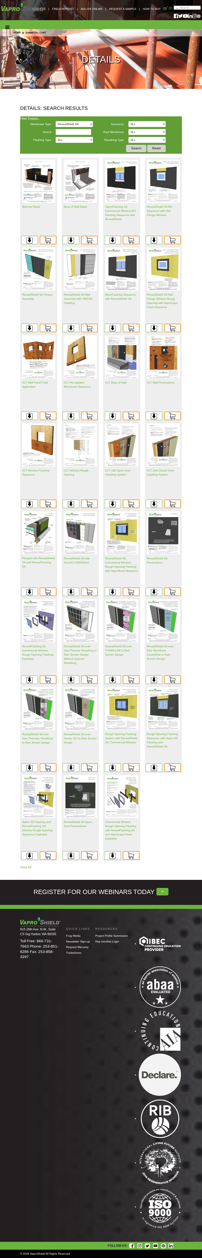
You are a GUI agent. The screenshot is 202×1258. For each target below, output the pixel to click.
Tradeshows (73, 952)
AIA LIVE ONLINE (92, 8)
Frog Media (73, 935)
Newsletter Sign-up (78, 941)
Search (47, 132)
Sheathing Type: (114, 139)
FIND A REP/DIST (63, 8)
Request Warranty (77, 947)
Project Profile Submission (111, 935)
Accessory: (117, 124)
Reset (156, 148)
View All (26, 867)
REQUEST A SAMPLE (122, 8)
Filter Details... (30, 118)
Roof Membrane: (113, 132)
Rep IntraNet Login (107, 941)
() (170, 8)
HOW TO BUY (152, 8)
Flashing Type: (42, 139)
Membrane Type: (41, 124)
